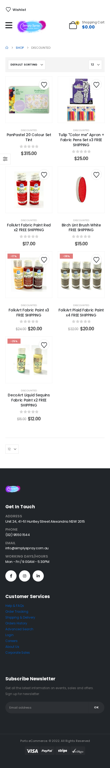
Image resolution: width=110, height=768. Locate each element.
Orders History (16, 623)
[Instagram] (24, 576)
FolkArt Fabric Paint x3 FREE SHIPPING (29, 312)
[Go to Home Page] (6, 48)
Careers (11, 641)
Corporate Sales (17, 653)
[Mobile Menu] (10, 25)
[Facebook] (11, 576)
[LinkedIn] (38, 576)
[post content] (29, 99)
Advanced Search (19, 629)
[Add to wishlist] (44, 84)
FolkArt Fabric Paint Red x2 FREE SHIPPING (29, 227)
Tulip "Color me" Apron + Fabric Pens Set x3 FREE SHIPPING (81, 140)
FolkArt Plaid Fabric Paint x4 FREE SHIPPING (81, 312)
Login (9, 635)
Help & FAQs (14, 606)
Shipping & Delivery (20, 617)
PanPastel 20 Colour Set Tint (29, 137)
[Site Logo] (31, 26)
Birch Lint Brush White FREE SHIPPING (81, 227)
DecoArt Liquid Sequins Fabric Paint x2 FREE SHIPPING (29, 400)
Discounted (29, 130)
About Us (12, 647)
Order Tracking (16, 611)
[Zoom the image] (12, 488)
